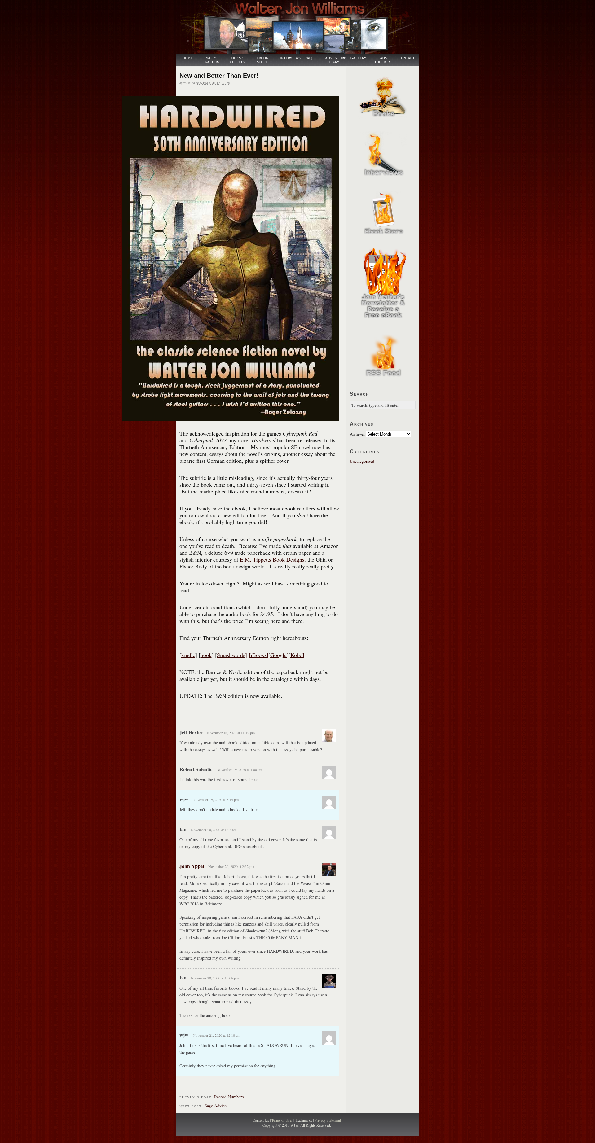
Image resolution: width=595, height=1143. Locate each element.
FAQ (308, 58)
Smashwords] (232, 655)
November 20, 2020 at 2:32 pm (231, 866)
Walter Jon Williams (301, 27)
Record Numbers (229, 1097)
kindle (188, 655)
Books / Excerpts (236, 60)
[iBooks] (258, 655)
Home (188, 58)
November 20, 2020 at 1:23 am (213, 829)
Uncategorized (362, 461)
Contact (407, 58)
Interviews (287, 58)
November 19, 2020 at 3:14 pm (216, 799)
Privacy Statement (328, 1120)
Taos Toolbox (382, 60)
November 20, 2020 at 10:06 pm (215, 977)
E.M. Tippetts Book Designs (272, 559)
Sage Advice (216, 1106)
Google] (279, 655)
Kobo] (297, 655)
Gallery (358, 58)
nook (206, 655)
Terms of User (282, 1120)
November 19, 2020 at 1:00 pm (239, 769)
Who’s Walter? (211, 60)
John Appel (191, 865)
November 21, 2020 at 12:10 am (216, 1035)
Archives (357, 434)
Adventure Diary (335, 60)
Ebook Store (262, 60)
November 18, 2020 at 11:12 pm (231, 732)
